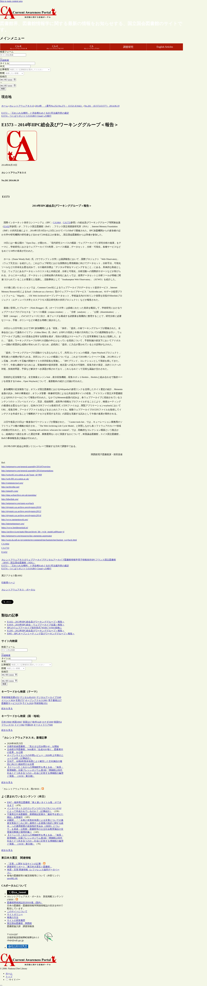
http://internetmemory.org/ (12, 523)
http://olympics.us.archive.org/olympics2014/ (21, 515)
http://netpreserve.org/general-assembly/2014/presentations (27, 470)
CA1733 (67, 222)
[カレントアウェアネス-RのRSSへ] (43, 789)
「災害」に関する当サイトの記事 (24, 863)
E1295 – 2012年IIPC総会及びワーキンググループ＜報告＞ (35, 630)
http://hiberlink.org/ (9, 499)
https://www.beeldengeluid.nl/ (14, 527)
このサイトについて (17, 911)
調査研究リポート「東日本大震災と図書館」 (29, 866)
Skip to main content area (11, 1)
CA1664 (57, 222)
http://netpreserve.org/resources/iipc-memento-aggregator (26, 536)
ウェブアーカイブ (35, 560)
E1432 (7, 226)
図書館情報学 (71, 560)
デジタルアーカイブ (54, 560)
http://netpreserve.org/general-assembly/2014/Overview (26, 466)
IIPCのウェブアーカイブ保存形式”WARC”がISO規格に (34, 627)
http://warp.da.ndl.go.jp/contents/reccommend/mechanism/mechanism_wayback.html (39, 540)
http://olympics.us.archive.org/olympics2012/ (21, 511)
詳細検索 (4, 60)
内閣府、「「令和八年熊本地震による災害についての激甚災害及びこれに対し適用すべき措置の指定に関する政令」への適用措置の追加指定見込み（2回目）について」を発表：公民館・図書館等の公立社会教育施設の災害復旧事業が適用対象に (35, 826)
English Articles (165, 46)
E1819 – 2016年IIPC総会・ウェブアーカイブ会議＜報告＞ (35, 625)
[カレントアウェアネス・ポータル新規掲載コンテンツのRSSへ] (17, 899)
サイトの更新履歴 (16, 920)
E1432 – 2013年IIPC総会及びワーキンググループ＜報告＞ (35, 622)
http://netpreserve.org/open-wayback (17, 503)
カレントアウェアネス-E (13, 560)
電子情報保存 (84, 560)
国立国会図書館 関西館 (19, 923)
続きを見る (7, 708)
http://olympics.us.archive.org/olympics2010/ (21, 507)
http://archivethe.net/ (10, 487)
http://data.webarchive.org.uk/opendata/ (18, 495)
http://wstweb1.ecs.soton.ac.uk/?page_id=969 (21, 475)
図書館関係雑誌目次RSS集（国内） (25, 902)
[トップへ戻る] (1, 985)
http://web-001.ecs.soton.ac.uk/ (15, 479)
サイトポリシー (15, 914)
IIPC (93, 560)
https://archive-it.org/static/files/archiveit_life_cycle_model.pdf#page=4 (32, 532)
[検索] (1, 58)
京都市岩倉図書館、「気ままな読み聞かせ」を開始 (33, 746)
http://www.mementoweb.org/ (14, 519)
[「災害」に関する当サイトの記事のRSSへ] (44, 863)
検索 (3, 89)
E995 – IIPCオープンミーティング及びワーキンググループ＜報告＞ (41, 633)
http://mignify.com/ (9, 491)
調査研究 (128, 47)
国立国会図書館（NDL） (22, 562)
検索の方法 (12, 917)
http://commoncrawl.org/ (12, 483)
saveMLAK (12, 878)
